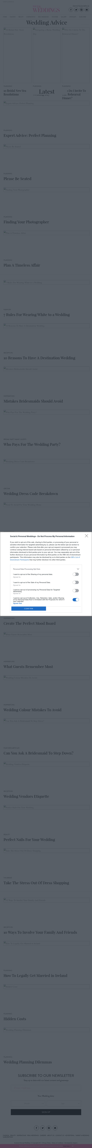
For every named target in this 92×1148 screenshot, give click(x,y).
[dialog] (46, 574)
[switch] (76, 574)
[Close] (87, 536)
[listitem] (46, 569)
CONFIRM (28, 609)
